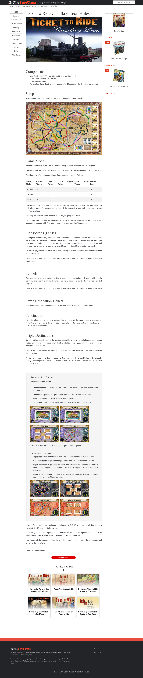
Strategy (16, 28)
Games (47, 3)
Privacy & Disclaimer (100, 653)
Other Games (16, 55)
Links (16, 51)
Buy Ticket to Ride (16, 43)
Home (11, 6)
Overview (16, 16)
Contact (96, 649)
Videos (16, 47)
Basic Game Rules (16, 20)
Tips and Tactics (16, 24)
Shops (63, 3)
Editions (16, 39)
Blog (41, 3)
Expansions (16, 32)
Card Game (16, 35)
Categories (55, 3)
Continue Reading (63, 558)
